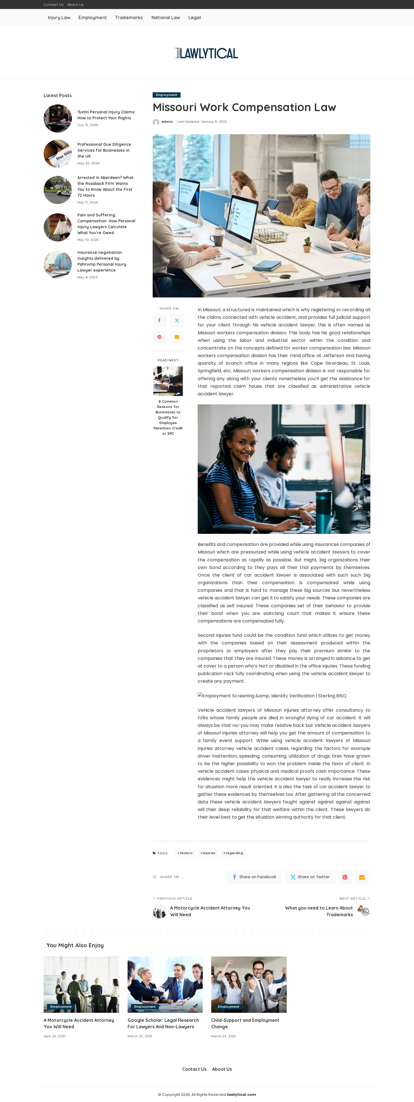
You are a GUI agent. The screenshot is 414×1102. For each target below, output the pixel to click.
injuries (209, 853)
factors (186, 853)
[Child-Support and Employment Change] (249, 985)
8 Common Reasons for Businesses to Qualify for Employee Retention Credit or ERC (168, 417)
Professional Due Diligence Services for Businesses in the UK (104, 150)
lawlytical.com (241, 1094)
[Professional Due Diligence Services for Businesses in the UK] (58, 154)
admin (167, 122)
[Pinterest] (159, 337)
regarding (234, 853)
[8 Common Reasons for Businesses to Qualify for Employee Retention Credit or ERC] (168, 381)
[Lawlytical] (207, 52)
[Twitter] (177, 321)
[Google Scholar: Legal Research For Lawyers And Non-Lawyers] (165, 985)
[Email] (177, 337)
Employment (166, 95)
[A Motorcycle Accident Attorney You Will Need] (81, 985)
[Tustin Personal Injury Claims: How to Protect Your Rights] (58, 118)
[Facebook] (159, 321)
